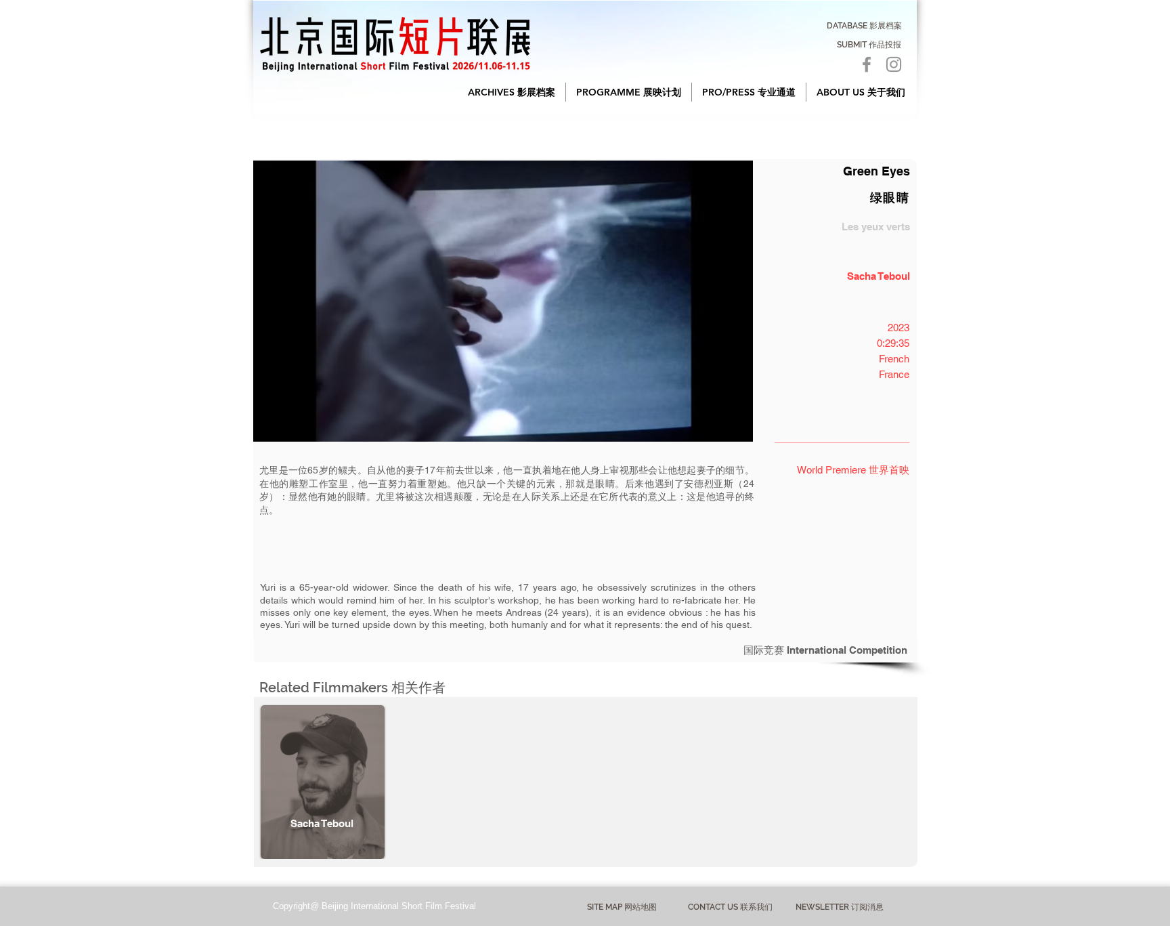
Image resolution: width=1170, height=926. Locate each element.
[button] (511, 92)
